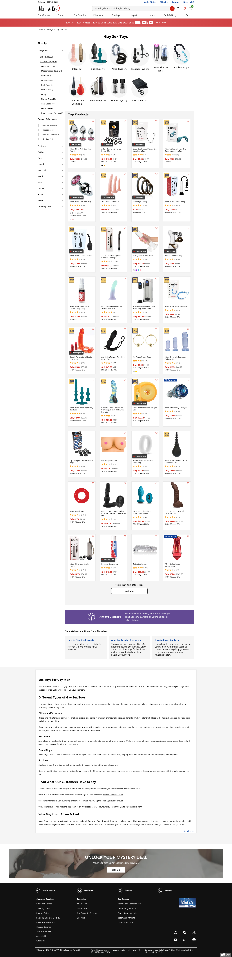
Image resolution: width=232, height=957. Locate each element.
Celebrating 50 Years (127, 908)
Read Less (188, 831)
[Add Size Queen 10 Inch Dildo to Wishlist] (156, 228)
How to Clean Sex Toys (167, 640)
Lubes (152, 15)
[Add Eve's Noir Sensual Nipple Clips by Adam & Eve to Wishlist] (156, 121)
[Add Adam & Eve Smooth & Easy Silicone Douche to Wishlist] (188, 433)
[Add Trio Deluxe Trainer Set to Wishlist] (125, 174)
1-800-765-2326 (52, 2)
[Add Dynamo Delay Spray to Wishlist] (125, 536)
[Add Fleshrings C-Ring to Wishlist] (156, 174)
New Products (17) (50, 134)
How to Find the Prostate (81, 640)
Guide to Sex (82, 908)
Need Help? (188, 2)
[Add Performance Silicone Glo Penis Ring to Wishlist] (156, 433)
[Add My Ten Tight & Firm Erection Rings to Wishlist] (93, 433)
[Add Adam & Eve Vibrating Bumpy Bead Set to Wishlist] (93, 380)
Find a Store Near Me (127, 913)
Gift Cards (40, 940)
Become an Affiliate (126, 918)
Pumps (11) (46, 94)
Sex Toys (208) (46, 57)
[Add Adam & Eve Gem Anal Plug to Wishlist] (93, 174)
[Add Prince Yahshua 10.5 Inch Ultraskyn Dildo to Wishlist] (188, 483)
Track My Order (43, 908)
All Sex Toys (82, 903)
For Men (62, 15)
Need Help (88, 890)
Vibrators (98, 15)
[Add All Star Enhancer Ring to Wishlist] (188, 228)
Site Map (81, 918)
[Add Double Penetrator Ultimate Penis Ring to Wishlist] (93, 329)
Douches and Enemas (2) (52, 113)
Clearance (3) (48, 130)
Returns (175, 2)
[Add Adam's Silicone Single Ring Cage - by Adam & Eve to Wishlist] (188, 121)
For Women (44, 15)
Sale (188, 15)
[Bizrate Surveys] (192, 906)
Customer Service (44, 903)
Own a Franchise (125, 922)
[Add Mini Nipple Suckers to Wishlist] (125, 433)
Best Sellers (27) (49, 125)
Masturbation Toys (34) (51, 71)
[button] (129, 591)
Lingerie (134, 15)
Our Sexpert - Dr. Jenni (87, 913)
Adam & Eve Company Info (129, 903)
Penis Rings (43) (48, 66)
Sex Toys (49, 29)
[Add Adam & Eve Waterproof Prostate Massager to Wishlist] (125, 228)
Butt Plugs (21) (47, 85)
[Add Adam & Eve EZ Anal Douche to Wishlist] (93, 228)
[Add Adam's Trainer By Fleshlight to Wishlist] (188, 380)
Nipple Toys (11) (48, 99)
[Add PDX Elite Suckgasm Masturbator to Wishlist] (188, 536)
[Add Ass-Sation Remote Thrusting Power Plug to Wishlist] (125, 329)
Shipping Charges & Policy (48, 918)
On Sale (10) (47, 139)
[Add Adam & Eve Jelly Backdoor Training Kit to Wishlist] (188, 329)
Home (40, 29)
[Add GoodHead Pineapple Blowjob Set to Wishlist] (156, 380)
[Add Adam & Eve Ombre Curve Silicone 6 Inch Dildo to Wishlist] (125, 278)
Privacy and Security (45, 922)
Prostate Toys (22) (49, 80)
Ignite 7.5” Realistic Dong (131, 806)
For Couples (80, 15)
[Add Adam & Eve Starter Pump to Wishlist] (188, 174)
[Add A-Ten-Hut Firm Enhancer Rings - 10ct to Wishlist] (125, 121)
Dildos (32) (46, 75)
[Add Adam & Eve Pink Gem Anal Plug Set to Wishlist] (93, 121)
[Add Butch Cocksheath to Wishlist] (156, 536)
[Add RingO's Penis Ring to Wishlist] (93, 483)
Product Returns (43, 913)
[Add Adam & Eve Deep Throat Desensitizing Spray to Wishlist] (93, 278)
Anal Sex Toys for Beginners (126, 640)
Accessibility (41, 936)
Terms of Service (43, 931)
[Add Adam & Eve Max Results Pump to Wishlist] (93, 536)
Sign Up (116, 869)
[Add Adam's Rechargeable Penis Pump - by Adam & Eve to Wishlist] (156, 278)
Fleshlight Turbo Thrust (112, 800)
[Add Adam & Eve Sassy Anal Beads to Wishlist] (188, 278)
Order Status (150, 2)
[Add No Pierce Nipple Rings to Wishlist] (156, 329)
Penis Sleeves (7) (48, 108)
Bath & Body (170, 15)
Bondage (116, 15)
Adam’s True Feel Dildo (113, 794)
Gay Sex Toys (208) (48, 61)
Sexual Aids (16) (48, 89)
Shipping (164, 2)
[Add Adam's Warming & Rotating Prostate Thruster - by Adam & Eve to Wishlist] (125, 483)
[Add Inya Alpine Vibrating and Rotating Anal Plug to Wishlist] (156, 483)
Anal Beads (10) (48, 103)
